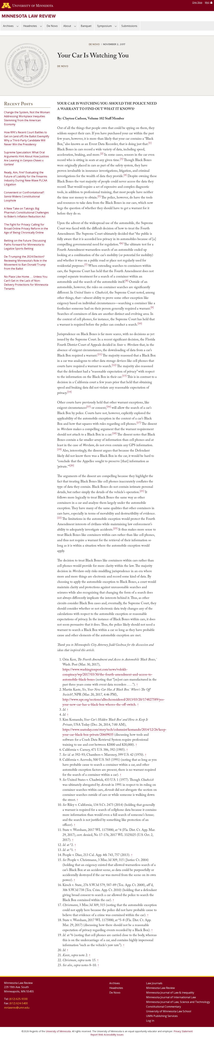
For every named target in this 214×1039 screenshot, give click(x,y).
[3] (121, 159)
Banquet (86, 26)
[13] (124, 375)
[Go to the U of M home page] (27, 5)
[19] (59, 449)
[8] (126, 280)
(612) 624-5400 (18, 1003)
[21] (142, 491)
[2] (101, 153)
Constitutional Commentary (163, 1006)
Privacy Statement (183, 1031)
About (67, 26)
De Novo (52, 26)
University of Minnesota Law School (168, 1011)
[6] (121, 243)
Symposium (104, 26)
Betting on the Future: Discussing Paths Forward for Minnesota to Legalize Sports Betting (25, 244)
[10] (140, 323)
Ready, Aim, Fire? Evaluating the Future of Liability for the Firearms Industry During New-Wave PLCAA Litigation (25, 178)
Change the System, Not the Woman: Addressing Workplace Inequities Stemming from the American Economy (27, 118)
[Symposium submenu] (115, 26)
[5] (99, 196)
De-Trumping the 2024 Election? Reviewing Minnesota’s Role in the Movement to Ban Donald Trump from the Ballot (25, 262)
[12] (114, 365)
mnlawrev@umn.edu (16, 1007)
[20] (72, 465)
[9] (152, 307)
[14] (69, 391)
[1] (149, 142)
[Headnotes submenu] (41, 26)
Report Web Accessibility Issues (107, 1034)
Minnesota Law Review (29, 16)
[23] (115, 528)
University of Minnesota (58, 1031)
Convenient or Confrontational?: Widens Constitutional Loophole (24, 196)
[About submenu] (75, 26)
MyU (207, 2)
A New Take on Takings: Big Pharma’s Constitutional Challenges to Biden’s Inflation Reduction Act (26, 212)
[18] (114, 433)
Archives (8, 26)
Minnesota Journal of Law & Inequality (170, 992)
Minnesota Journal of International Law (171, 997)
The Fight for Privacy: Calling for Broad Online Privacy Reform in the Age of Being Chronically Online (26, 228)
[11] (99, 354)
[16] (108, 406)
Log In (150, 1020)
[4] (125, 175)
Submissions (129, 26)
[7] (85, 264)
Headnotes (30, 26)
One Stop (197, 2)
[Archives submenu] (17, 26)
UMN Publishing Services (162, 1016)
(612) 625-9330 (18, 999)
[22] (59, 517)
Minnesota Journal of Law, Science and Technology (178, 1002)
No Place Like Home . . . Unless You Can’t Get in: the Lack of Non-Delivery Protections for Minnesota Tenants (26, 282)
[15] (88, 406)
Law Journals (154, 983)
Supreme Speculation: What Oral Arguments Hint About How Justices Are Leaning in (26, 158)
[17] (139, 422)
